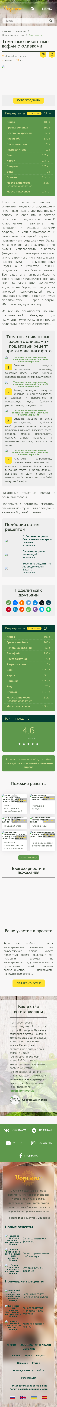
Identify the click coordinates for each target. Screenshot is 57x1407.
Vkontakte (19, 1130)
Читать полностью (22, 1090)
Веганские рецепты (13, 35)
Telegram (45, 1130)
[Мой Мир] (35, 602)
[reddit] (21, 609)
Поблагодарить (28, 100)
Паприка (13, 166)
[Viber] (35, 609)
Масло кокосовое (18, 191)
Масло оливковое (18, 182)
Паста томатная (17, 144)
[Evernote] (48, 609)
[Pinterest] (8, 609)
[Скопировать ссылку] (8, 602)
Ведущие (22, 1363)
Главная (7, 31)
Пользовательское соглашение (28, 1385)
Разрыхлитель (16, 149)
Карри (11, 160)
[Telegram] (28, 602)
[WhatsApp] (28, 609)
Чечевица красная (19, 133)
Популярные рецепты (24, 1281)
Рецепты (21, 31)
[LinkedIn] (15, 609)
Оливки (12, 177)
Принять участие (28, 983)
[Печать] (52, 54)
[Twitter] (41, 602)
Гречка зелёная (17, 127)
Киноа (11, 122)
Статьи (36, 1363)
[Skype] (41, 609)
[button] (5, 1056)
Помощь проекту (23, 1370)
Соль (10, 155)
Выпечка (34, 35)
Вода (10, 171)
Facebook (31, 1155)
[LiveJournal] (48, 602)
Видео (28, 1355)
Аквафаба (13, 138)
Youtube (19, 1143)
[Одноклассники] (21, 602)
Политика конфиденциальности (29, 1389)
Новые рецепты (19, 1227)
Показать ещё (28, 857)
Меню (47, 9)
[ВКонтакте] (15, 602)
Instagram (45, 1143)
